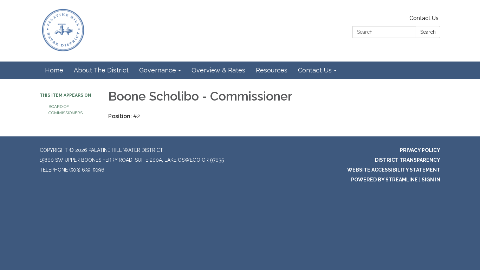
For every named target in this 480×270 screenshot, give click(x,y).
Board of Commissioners (65, 109)
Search (428, 32)
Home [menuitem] (54, 70)
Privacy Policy (420, 150)
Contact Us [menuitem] (315, 70)
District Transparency (407, 160)
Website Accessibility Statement (393, 170)
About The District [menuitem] (101, 70)
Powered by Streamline (384, 179)
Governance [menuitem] (157, 70)
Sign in (431, 179)
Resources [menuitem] (271, 70)
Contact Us (424, 18)
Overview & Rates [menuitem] (218, 70)
